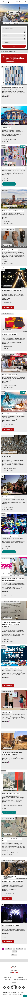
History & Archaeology (8, 229)
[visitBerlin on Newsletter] (23, 987)
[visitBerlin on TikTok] (20, 987)
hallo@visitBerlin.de (14, 968)
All (1, 23)
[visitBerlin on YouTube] (12, 987)
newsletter (15, 972)
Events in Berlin (14, 12)
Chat (25, 996)
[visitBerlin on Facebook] (4, 987)
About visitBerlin (7, 975)
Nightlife (4, 515)
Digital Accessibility (21, 992)
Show (3, 269)
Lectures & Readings (7, 313)
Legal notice (5, 992)
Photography (5, 66)
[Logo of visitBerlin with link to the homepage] (5, 2)
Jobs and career (7, 977)
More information (9, 183)
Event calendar (14, 14)
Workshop (4, 147)
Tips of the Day (8, 23)
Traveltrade (7, 979)
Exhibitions (5, 190)
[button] (19, 2)
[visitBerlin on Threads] (8, 987)
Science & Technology (8, 107)
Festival (4, 647)
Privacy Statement (12, 992)
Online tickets (7, 42)
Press (20, 975)
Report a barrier (5, 994)
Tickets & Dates (8, 307)
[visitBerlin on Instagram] (16, 987)
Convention (20, 977)
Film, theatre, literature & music (10, 602)
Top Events (15, 23)
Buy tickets (7, 898)
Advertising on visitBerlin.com (20, 979)
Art (3, 476)
